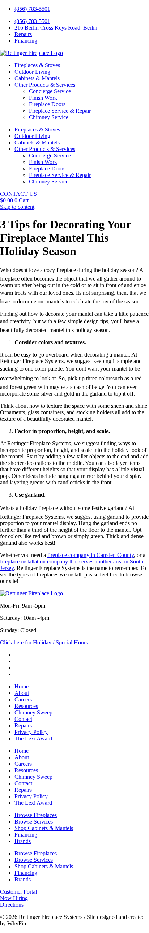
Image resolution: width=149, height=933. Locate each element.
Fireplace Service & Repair (60, 111)
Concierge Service (50, 91)
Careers (23, 699)
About (21, 693)
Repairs (23, 725)
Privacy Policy (31, 732)
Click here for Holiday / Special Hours (44, 642)
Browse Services (33, 821)
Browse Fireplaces (35, 815)
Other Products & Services (44, 85)
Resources (26, 706)
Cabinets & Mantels (37, 78)
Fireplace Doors (47, 104)
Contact (23, 719)
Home (21, 686)
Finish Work (43, 98)
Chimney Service (48, 117)
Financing (25, 835)
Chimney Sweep (33, 712)
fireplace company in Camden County (90, 555)
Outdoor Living (32, 72)
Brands (22, 841)
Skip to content (17, 207)
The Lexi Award (33, 738)
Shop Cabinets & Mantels (43, 828)
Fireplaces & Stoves (37, 65)
